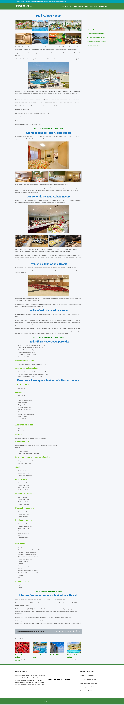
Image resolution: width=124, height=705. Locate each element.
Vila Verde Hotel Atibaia (74, 647)
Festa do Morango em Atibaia (22, 647)
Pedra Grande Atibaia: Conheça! (96, 33)
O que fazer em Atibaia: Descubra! (96, 37)
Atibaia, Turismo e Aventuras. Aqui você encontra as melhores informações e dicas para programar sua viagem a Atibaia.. (41, 1)
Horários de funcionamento (25, 526)
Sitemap (80, 701)
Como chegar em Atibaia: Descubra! (97, 41)
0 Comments (44, 659)
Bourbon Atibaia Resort (39, 647)
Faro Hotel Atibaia (57, 647)
